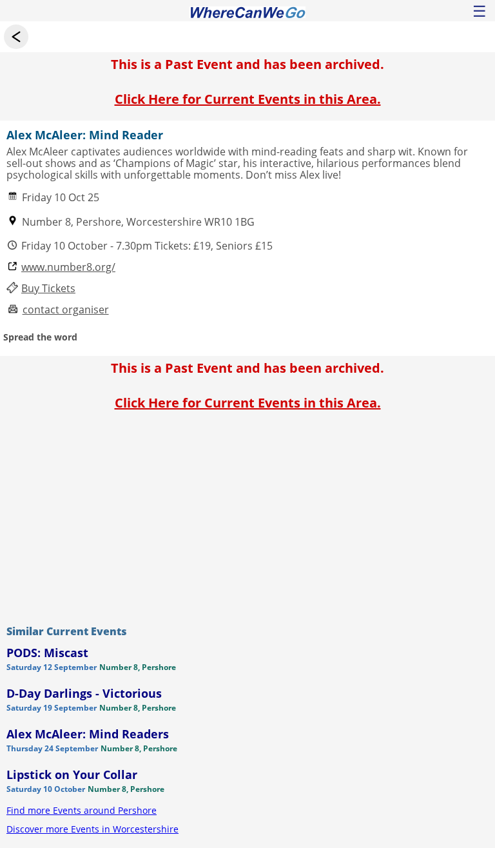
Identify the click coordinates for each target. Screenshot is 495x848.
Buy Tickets (48, 288)
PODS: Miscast (47, 652)
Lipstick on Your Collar (71, 774)
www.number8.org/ (68, 267)
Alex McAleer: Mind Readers (87, 734)
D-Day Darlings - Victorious (84, 693)
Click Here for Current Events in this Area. (248, 99)
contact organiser (66, 310)
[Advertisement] (247, 514)
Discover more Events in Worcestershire (92, 829)
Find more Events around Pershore (81, 810)
